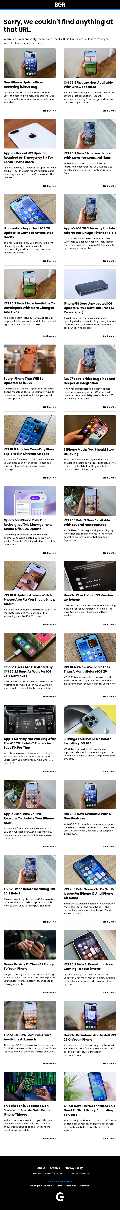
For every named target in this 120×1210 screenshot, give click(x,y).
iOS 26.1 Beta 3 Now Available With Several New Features (87, 522)
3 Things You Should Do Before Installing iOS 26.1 (87, 741)
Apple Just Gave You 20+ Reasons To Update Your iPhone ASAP (29, 818)
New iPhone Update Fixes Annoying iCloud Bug (23, 84)
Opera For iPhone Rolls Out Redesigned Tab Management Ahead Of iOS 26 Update (28, 524)
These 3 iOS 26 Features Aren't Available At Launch (27, 1037)
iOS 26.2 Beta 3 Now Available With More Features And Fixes (87, 155)
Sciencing (71, 1185)
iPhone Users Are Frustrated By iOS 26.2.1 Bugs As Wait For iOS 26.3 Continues (28, 671)
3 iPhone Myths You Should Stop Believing (89, 451)
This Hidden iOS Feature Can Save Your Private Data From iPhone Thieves (27, 1110)
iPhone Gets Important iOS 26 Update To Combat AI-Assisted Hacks (29, 232)
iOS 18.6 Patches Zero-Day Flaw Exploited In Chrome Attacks (29, 451)
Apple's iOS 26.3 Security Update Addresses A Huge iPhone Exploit (90, 230)
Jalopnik (47, 1185)
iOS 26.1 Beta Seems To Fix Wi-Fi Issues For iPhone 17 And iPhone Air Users (89, 893)
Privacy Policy (74, 1168)
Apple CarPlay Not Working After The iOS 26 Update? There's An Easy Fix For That (30, 743)
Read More (48, 110)
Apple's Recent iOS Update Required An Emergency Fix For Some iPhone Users (28, 157)
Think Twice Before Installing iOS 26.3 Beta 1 (29, 891)
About (41, 1168)
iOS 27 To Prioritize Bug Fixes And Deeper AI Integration (89, 381)
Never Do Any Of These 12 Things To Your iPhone (29, 966)
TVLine (59, 1185)
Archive (55, 1168)
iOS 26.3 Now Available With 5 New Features (87, 816)
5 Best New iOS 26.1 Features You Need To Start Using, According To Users (89, 1110)
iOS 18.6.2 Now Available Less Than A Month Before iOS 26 (87, 669)
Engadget (35, 1185)
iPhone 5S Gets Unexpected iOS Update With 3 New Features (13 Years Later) (89, 307)
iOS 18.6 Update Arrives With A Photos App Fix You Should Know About (29, 599)
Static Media (45, 1174)
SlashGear (85, 1185)
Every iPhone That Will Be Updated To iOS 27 (23, 381)
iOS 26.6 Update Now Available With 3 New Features (88, 84)
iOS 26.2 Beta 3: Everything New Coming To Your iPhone (88, 966)
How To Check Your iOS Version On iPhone (88, 597)
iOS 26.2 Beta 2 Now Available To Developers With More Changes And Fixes (29, 307)
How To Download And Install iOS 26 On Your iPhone (90, 1037)
